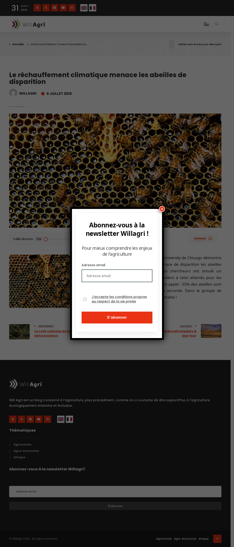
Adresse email (93, 265)
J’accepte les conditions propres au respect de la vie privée (119, 299)
